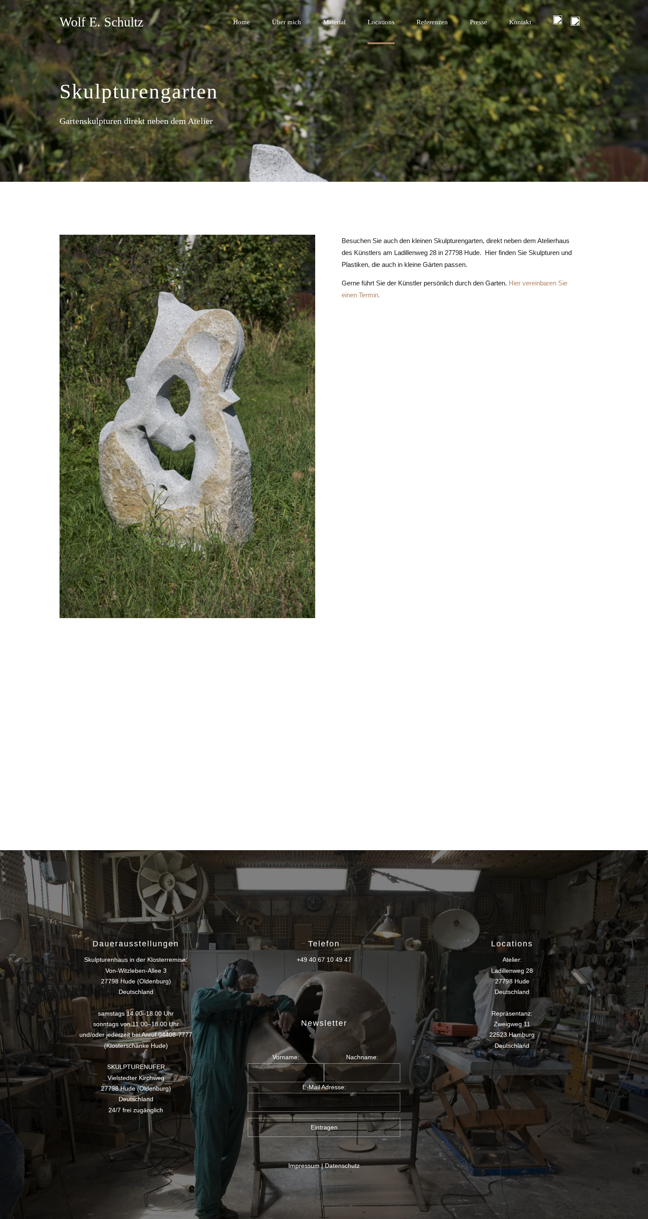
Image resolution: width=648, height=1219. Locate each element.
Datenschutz (342, 1166)
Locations (381, 22)
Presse (478, 22)
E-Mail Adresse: (324, 1087)
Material (334, 22)
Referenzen (432, 22)
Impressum (304, 1166)
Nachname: (362, 1057)
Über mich (286, 22)
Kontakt (520, 22)
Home (241, 22)
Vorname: (285, 1057)
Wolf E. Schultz (101, 22)
